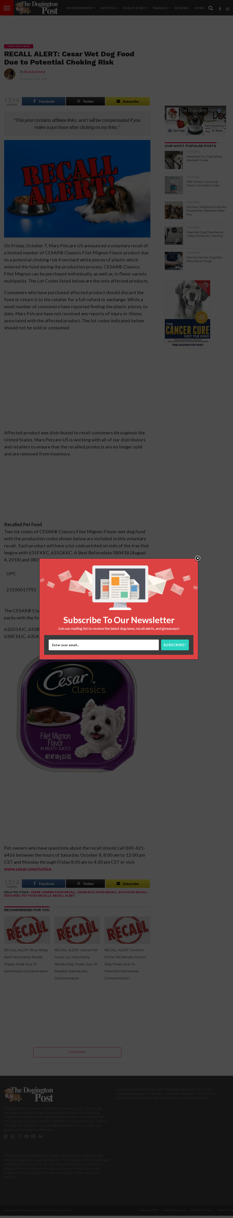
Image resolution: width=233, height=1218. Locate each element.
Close (197, 558)
